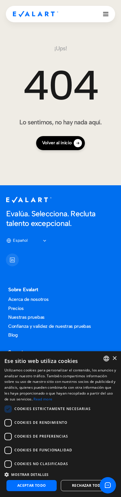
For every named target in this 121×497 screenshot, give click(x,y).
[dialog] (60, 424)
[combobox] (106, 358)
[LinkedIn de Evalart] (12, 259)
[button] (60, 474)
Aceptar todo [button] (31, 485)
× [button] (114, 358)
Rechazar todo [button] (87, 485)
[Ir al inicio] (35, 14)
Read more (42, 399)
